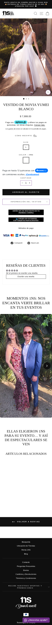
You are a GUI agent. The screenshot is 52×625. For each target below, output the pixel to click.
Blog (26, 554)
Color (26, 155)
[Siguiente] (47, 365)
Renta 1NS (26, 550)
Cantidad (26, 178)
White (26, 160)
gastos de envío (14, 129)
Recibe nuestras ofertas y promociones (25, 587)
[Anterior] (5, 365)
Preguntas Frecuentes (26, 566)
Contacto (26, 562)
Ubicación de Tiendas (26, 546)
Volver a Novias (28, 522)
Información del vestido (26, 201)
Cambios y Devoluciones (26, 574)
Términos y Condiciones (26, 578)
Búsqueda (26, 542)
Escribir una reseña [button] (26, 276)
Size (25, 142)
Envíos (26, 570)
